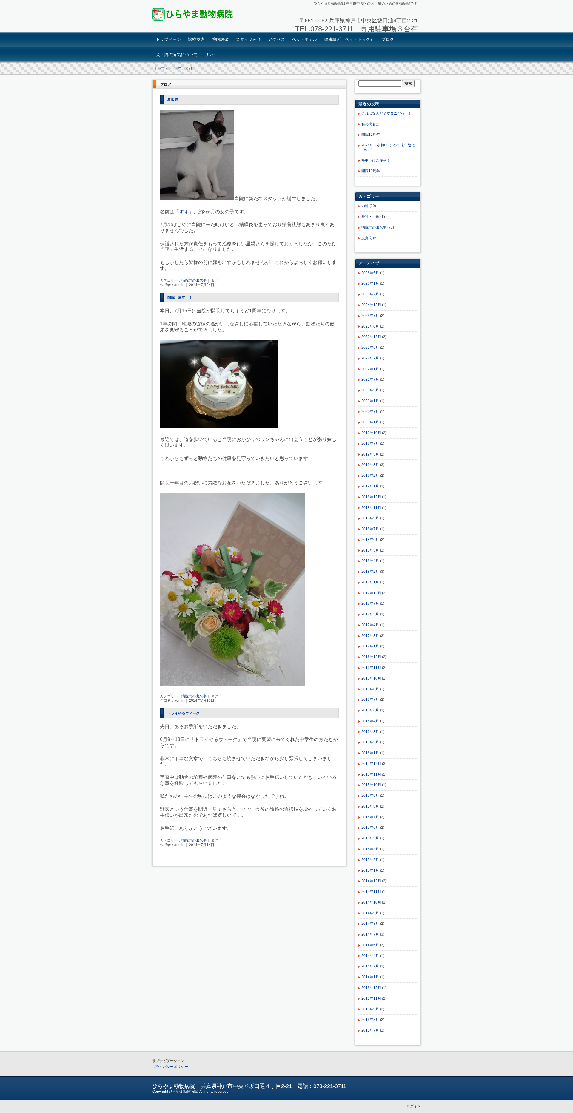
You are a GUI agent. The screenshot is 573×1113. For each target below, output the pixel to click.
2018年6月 (370, 540)
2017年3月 (370, 636)
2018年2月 (370, 571)
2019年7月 (370, 444)
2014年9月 (370, 913)
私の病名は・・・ (375, 124)
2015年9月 (370, 796)
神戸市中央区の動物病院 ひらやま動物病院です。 (194, 17)
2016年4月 (370, 721)
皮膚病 (366, 238)
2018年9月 (370, 518)
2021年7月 (370, 379)
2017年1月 (370, 646)
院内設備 (220, 39)
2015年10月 (371, 785)
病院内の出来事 (194, 280)
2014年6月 (370, 945)
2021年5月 (370, 390)
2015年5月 (370, 838)
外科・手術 (370, 216)
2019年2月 (370, 475)
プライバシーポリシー (170, 1067)
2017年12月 (371, 593)
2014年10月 (371, 902)
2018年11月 (371, 508)
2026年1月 (370, 283)
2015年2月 (370, 860)
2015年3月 (370, 849)
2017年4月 (370, 625)
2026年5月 (370, 273)
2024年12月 (371, 305)
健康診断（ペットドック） (349, 39)
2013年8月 (370, 1020)
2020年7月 (370, 412)
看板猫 (172, 100)
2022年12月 (371, 337)
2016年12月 (371, 657)
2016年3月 (370, 732)
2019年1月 (370, 486)
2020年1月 (370, 422)
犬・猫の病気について (177, 54)
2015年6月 (370, 827)
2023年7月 (370, 316)
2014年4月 (370, 956)
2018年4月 (370, 561)
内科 (365, 206)
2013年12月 (371, 988)
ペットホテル (304, 39)
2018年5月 (370, 550)
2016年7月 (370, 699)
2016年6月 (370, 710)
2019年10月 (371, 433)
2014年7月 (370, 934)
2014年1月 (370, 977)
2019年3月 (370, 465)
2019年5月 (370, 454)
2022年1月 (370, 369)
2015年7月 (370, 817)
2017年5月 (370, 614)
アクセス (276, 39)
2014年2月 (370, 966)
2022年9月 (370, 347)
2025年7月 (370, 294)
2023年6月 (370, 326)
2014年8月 (370, 923)
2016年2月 (370, 742)
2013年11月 (371, 998)
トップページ (168, 39)
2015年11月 (371, 774)
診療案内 (196, 39)
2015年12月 (371, 764)
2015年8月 (370, 806)
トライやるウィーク (183, 713)
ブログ (387, 39)
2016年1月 (370, 753)
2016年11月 (371, 668)
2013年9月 (370, 1009)
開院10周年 (370, 171)
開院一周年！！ (179, 297)
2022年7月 (370, 358)
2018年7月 (370, 529)
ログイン (413, 1106)
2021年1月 (370, 401)
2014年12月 (371, 881)
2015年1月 (370, 870)
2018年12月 (371, 497)
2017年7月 (370, 603)
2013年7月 (370, 1030)
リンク (211, 54)
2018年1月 (370, 582)
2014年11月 (371, 892)
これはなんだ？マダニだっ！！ (386, 113)
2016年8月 (370, 689)
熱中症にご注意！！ (377, 160)
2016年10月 (371, 678)
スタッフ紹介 (248, 39)
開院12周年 (370, 134)
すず (184, 211)
